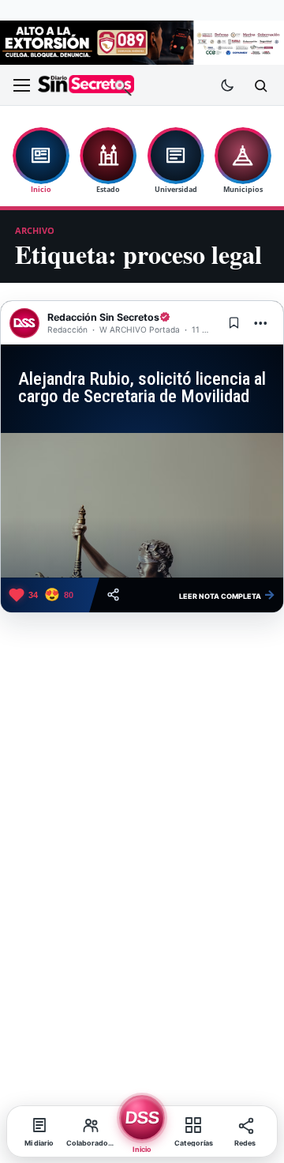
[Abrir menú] (21, 85)
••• (261, 323)
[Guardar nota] (233, 323)
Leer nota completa (227, 594)
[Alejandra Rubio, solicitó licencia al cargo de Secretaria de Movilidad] (142, 505)
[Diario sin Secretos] (86, 85)
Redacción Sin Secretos (103, 317)
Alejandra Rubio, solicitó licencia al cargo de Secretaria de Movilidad (142, 388)
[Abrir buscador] (260, 85)
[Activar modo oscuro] (227, 85)
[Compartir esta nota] (113, 594)
